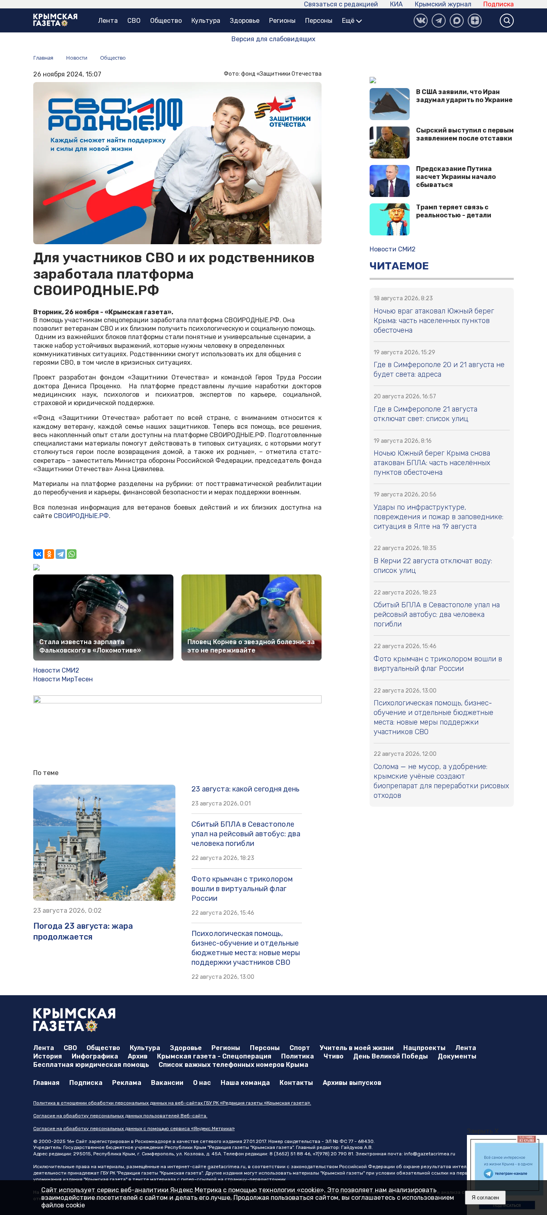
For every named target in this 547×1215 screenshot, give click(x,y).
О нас (202, 1082)
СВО (134, 20)
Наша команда (245, 1082)
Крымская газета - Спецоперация (214, 1056)
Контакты (296, 1082)
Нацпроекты (424, 1048)
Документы (457, 1056)
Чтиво (334, 1056)
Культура (205, 20)
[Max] (457, 21)
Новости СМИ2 (56, 670)
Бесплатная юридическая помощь (91, 1064)
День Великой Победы (390, 1056)
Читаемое (399, 266)
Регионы (282, 20)
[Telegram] (60, 554)
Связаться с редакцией (341, 4)
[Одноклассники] (49, 554)
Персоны (318, 20)
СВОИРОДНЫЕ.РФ (81, 516)
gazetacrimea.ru (226, 1166)
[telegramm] (439, 21)
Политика (297, 1056)
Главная (46, 1082)
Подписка (498, 4)
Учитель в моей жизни (357, 1048)
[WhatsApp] (71, 554)
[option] (507, 1175)
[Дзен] (475, 21)
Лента (108, 20)
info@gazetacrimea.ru (429, 1154)
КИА (396, 4)
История (47, 1056)
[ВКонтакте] (421, 21)
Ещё (349, 20)
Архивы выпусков (352, 1082)
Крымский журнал (443, 4)
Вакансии (167, 1082)
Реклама (126, 1082)
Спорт (300, 1048)
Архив (137, 1056)
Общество (166, 20)
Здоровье (244, 20)
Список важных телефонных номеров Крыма (233, 1064)
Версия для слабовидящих (273, 39)
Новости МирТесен (63, 679)
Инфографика (95, 1056)
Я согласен (485, 1198)
